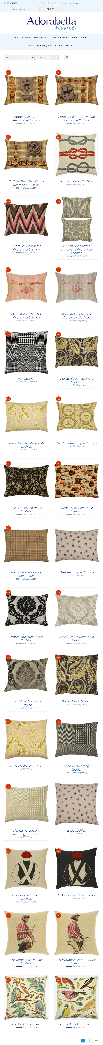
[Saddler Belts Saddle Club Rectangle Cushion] (76, 68)
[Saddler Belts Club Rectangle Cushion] (26, 68)
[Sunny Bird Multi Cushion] (76, 976)
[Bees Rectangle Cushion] (76, 524)
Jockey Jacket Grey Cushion (76, 895)
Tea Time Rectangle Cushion (77, 443)
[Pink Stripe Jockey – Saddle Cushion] (76, 911)
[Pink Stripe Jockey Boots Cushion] (26, 911)
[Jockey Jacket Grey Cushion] (76, 847)
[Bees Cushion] (76, 782)
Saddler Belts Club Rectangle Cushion (26, 118)
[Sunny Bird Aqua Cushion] (26, 976)
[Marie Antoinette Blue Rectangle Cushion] (76, 266)
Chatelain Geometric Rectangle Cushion (26, 247)
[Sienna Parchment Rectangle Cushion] (26, 782)
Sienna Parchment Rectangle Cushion (26, 832)
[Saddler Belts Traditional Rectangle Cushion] (26, 133)
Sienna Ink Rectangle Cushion (77, 767)
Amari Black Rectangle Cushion (26, 638)
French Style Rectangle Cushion (76, 509)
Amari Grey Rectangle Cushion (26, 703)
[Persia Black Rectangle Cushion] (76, 330)
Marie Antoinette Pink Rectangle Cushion (26, 315)
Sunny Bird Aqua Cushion (26, 1024)
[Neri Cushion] (26, 330)
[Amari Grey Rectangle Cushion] (26, 653)
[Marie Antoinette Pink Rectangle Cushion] (26, 266)
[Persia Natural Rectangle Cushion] (26, 395)
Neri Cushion (26, 378)
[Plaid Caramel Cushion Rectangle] (26, 524)
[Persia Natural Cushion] (26, 718)
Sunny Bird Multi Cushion (76, 1024)
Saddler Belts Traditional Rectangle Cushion (26, 183)
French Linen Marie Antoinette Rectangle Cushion (77, 249)
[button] (72, 45)
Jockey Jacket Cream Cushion (26, 896)
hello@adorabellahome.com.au (16, 9)
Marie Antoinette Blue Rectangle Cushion (76, 315)
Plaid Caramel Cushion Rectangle (26, 574)
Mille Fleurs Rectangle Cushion (26, 509)
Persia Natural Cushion (26, 766)
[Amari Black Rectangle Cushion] (26, 589)
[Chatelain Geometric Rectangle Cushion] (26, 198)
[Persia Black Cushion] (76, 653)
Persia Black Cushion (76, 701)
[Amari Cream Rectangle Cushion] (76, 589)
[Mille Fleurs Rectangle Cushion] (26, 459)
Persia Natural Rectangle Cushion (26, 445)
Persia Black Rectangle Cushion (76, 380)
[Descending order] (32, 57)
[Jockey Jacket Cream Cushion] (26, 847)
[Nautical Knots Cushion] (76, 133)
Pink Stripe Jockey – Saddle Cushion (77, 961)
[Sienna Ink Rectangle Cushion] (76, 718)
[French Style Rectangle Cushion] (76, 459)
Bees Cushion (76, 830)
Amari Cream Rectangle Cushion (76, 638)
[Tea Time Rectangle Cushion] (76, 395)
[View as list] (66, 57)
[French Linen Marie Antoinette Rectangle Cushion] (76, 198)
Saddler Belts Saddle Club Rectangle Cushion (76, 118)
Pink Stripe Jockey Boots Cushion (26, 961)
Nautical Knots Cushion (76, 181)
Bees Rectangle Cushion (77, 572)
